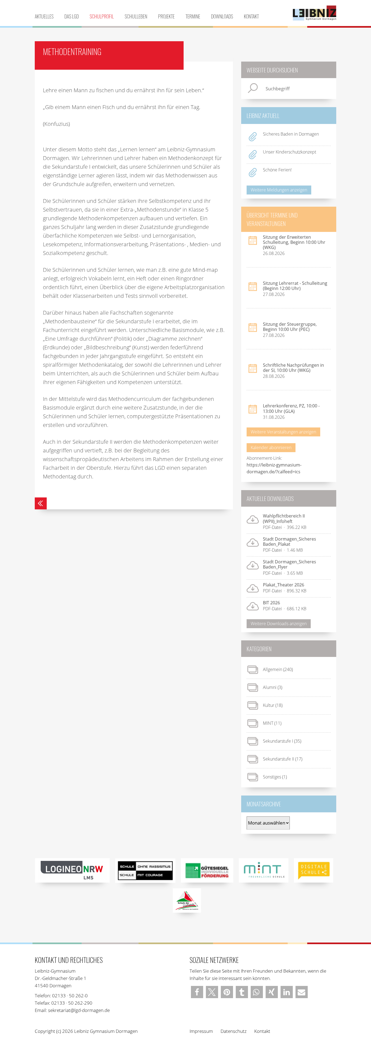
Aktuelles (44, 16)
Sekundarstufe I (278, 741)
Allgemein (272, 669)
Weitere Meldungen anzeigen (279, 190)
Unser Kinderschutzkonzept (289, 152)
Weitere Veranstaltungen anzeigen (283, 432)
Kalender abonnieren (271, 448)
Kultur (268, 705)
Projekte (166, 16)
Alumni (269, 687)
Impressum (201, 1031)
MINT (268, 723)
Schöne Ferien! (277, 170)
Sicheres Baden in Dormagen (291, 134)
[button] (197, 992)
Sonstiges (272, 777)
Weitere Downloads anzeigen (279, 624)
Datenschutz (234, 1031)
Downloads (222, 16)
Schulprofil (102, 16)
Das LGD (71, 16)
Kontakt (251, 16)
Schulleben (136, 16)
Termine (193, 16)
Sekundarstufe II (278, 759)
